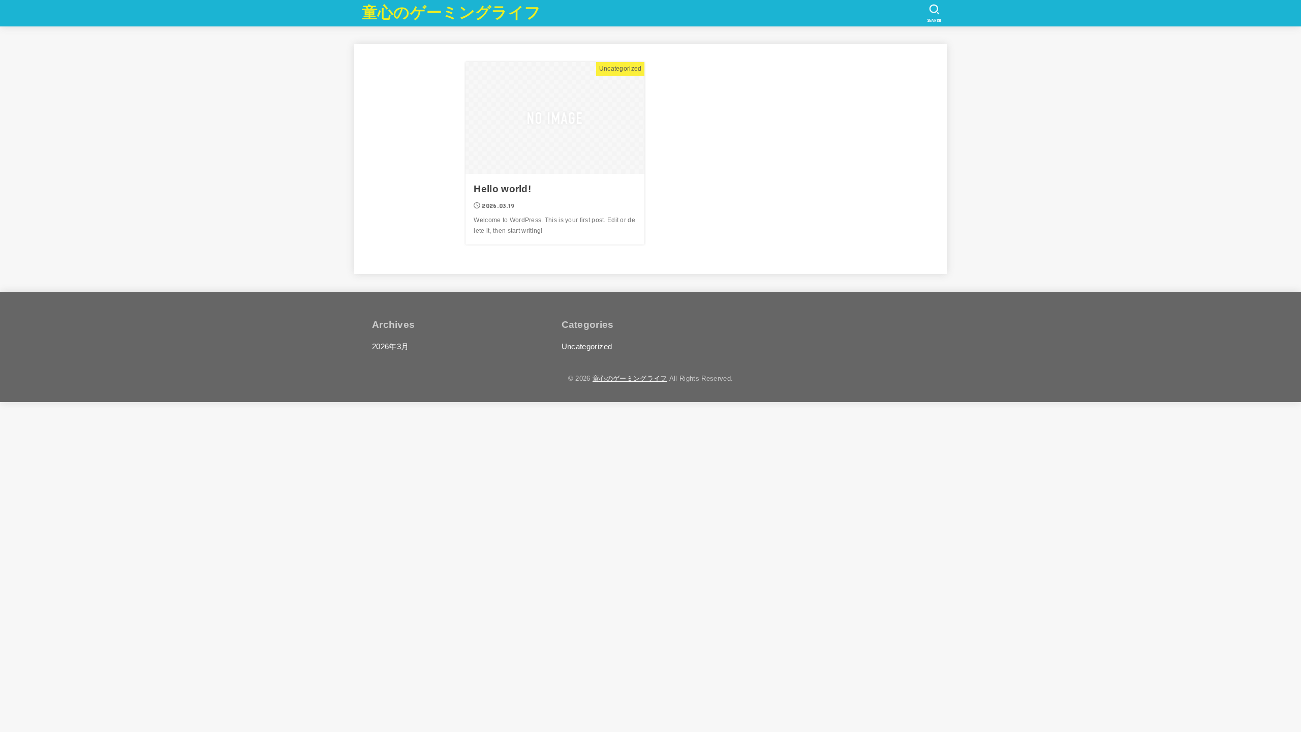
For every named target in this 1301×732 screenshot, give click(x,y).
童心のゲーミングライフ (451, 12)
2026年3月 (390, 347)
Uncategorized (587, 347)
